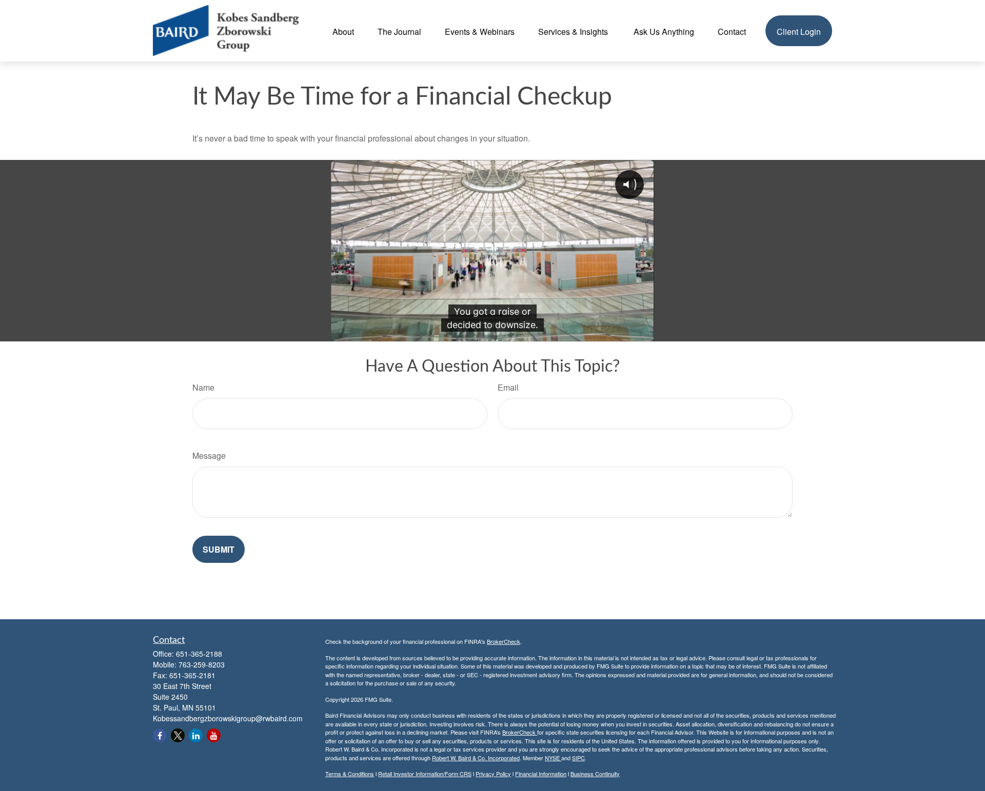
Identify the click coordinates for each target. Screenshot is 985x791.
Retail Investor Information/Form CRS (424, 773)
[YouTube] (214, 735)
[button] (343, 30)
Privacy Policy (493, 773)
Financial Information (540, 773)
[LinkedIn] (196, 735)
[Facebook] (160, 735)
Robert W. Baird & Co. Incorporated (476, 758)
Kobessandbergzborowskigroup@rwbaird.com (228, 718)
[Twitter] (178, 735)
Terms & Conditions (349, 773)
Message (209, 455)
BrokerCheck (503, 641)
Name (203, 387)
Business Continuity (595, 773)
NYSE (553, 758)
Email (508, 387)
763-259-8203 (202, 664)
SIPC (578, 758)
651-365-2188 (199, 653)
